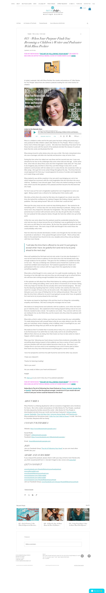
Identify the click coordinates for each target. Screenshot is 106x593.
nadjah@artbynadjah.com (25, 560)
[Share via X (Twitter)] (29, 495)
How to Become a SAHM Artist (57, 23)
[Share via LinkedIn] (32, 495)
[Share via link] (36, 495)
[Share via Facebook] (25, 495)
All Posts (19, 23)
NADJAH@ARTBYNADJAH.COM (52, 565)
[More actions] (81, 34)
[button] (89, 8)
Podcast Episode (43, 23)
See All (87, 505)
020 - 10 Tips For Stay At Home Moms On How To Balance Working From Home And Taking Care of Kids (53, 524)
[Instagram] (82, 555)
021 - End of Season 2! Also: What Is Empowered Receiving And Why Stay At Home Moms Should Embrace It (27, 524)
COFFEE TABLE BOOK (79, 565)
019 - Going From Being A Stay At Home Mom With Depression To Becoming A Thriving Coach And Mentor (78, 524)
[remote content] (53, 133)
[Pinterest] (89, 555)
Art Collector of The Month (30, 23)
